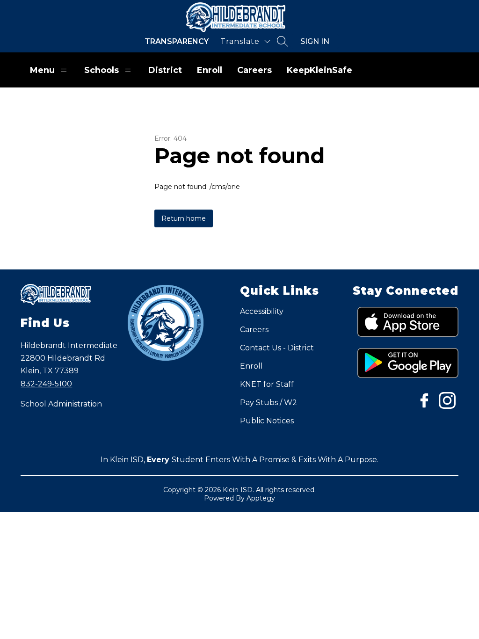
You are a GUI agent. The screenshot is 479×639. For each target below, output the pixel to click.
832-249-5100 (46, 383)
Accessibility (261, 311)
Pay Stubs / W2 (268, 402)
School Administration (61, 403)
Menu (42, 70)
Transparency (177, 41)
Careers (254, 70)
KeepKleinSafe (319, 70)
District (165, 70)
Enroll (209, 70)
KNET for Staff (267, 384)
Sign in (314, 41)
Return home (183, 218)
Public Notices (267, 420)
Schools (101, 70)
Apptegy (261, 498)
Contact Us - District (277, 347)
